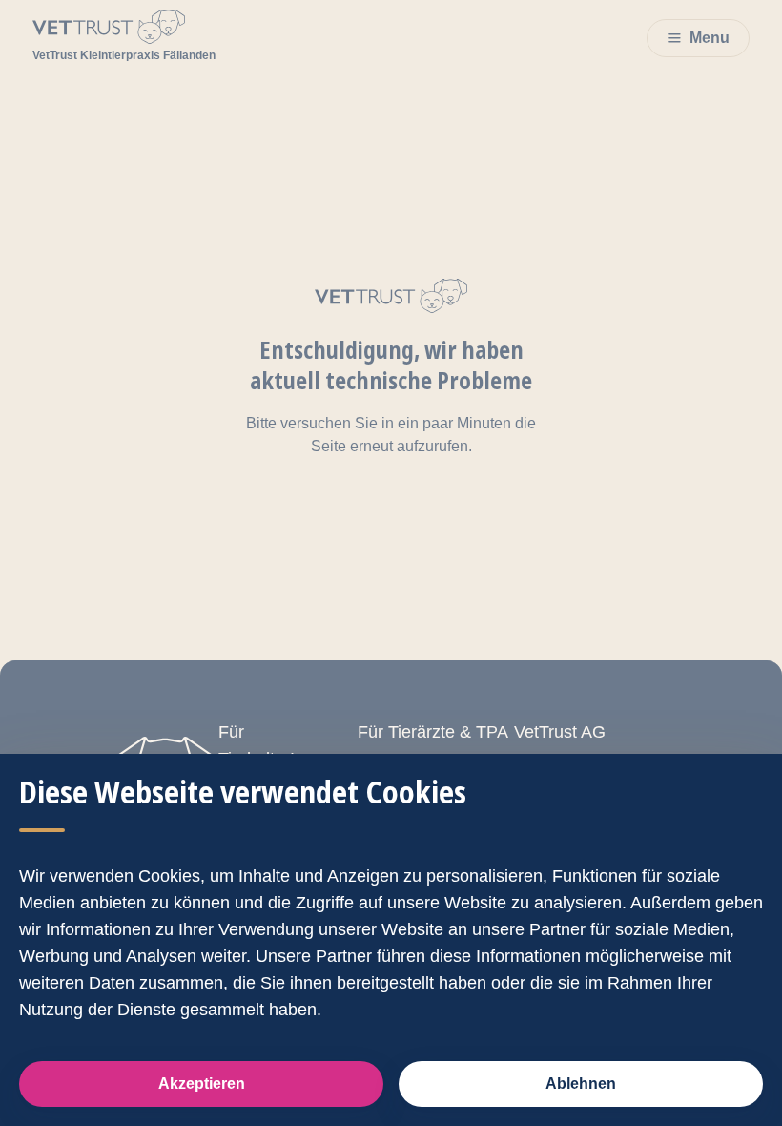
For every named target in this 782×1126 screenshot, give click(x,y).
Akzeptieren (201, 1083)
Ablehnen (580, 1083)
